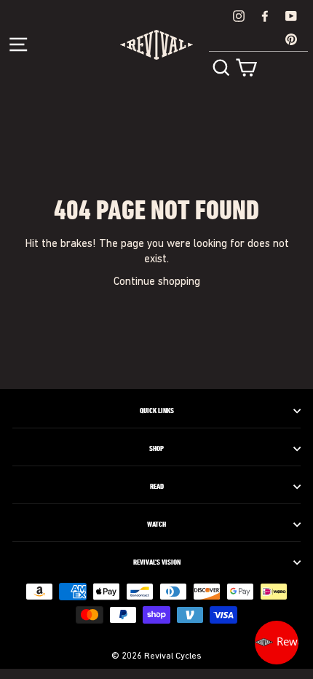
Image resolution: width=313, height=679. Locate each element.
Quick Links (157, 411)
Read (157, 486)
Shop (156, 448)
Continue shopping (157, 282)
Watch (156, 524)
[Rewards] (276, 642)
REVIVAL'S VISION (157, 562)
